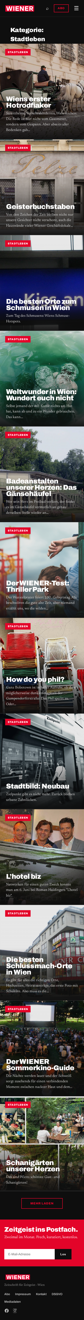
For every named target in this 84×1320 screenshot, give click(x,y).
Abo (7, 1294)
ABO (61, 8)
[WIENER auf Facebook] (6, 1310)
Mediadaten (12, 1301)
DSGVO (57, 1294)
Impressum (23, 1294)
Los (63, 1254)
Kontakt (41, 1294)
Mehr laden (41, 1203)
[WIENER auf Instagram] (14, 1310)
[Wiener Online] (20, 8)
